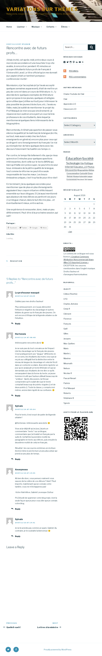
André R (67, 289)
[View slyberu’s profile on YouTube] (80, 62)
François (67, 324)
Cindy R (66, 309)
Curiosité (83, 173)
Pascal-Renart (69, 378)
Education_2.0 (80, 167)
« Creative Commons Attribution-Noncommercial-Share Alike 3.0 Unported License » (78, 260)
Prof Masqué (69, 388)
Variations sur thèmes (42, 9)
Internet (69, 167)
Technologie (73, 163)
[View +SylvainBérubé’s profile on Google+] (83, 62)
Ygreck (66, 403)
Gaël (65, 329)
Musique (36, 27)
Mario (66, 348)
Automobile (83, 176)
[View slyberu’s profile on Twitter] (68, 62)
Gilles (65, 333)
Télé (85, 179)
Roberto (67, 393)
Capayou (90, 179)
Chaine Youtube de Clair (73, 94)
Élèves (64, 27)
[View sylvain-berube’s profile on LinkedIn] (77, 62)
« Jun (70, 231)
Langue (89, 176)
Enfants (50, 27)
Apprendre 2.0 (69, 104)
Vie (82, 163)
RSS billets (73, 71)
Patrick (66, 383)
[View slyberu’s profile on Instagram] (71, 62)
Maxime (67, 358)
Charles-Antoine (70, 304)
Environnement (72, 179)
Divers (90, 173)
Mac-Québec (69, 343)
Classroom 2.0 (69, 109)
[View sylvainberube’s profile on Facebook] (64, 62)
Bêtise (91, 170)
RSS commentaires (77, 77)
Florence (67, 319)
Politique (88, 163)
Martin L (67, 353)
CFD (65, 299)
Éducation (16, 261)
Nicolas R (67, 373)
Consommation (73, 173)
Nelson (66, 368)
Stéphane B (68, 398)
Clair (65, 99)
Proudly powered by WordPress (57, 649)
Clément (67, 314)
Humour (70, 176)
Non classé (80, 179)
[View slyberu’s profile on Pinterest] (74, 62)
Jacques (67, 338)
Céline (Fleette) (70, 294)
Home (9, 27)
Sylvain (26, 44)
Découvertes (71, 170)
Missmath (67, 363)
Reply (17, 323)
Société (88, 159)
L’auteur (21, 27)
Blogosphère (82, 170)
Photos (91, 167)
